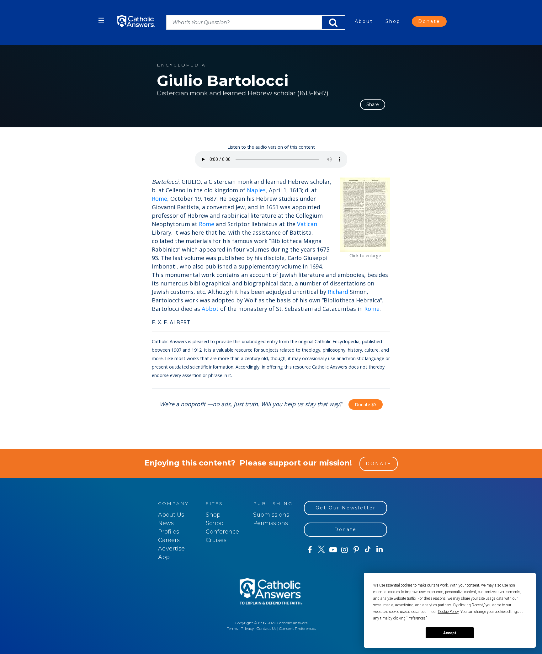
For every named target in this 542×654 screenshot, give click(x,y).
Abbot (210, 308)
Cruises (216, 540)
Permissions (270, 523)
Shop (393, 21)
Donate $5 (365, 404)
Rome (159, 198)
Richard (338, 291)
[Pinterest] (356, 550)
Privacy (247, 628)
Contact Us (266, 628)
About (364, 21)
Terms (232, 628)
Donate (429, 21)
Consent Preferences (297, 628)
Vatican (307, 224)
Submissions (271, 514)
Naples (256, 190)
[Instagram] (344, 550)
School (215, 523)
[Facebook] (310, 550)
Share (372, 104)
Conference (222, 531)
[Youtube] (333, 550)
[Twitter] (321, 550)
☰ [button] (101, 20)
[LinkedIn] (379, 550)
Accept (449, 633)
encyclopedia (181, 65)
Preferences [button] (416, 618)
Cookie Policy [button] (448, 611)
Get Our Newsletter (346, 508)
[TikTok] (368, 550)
